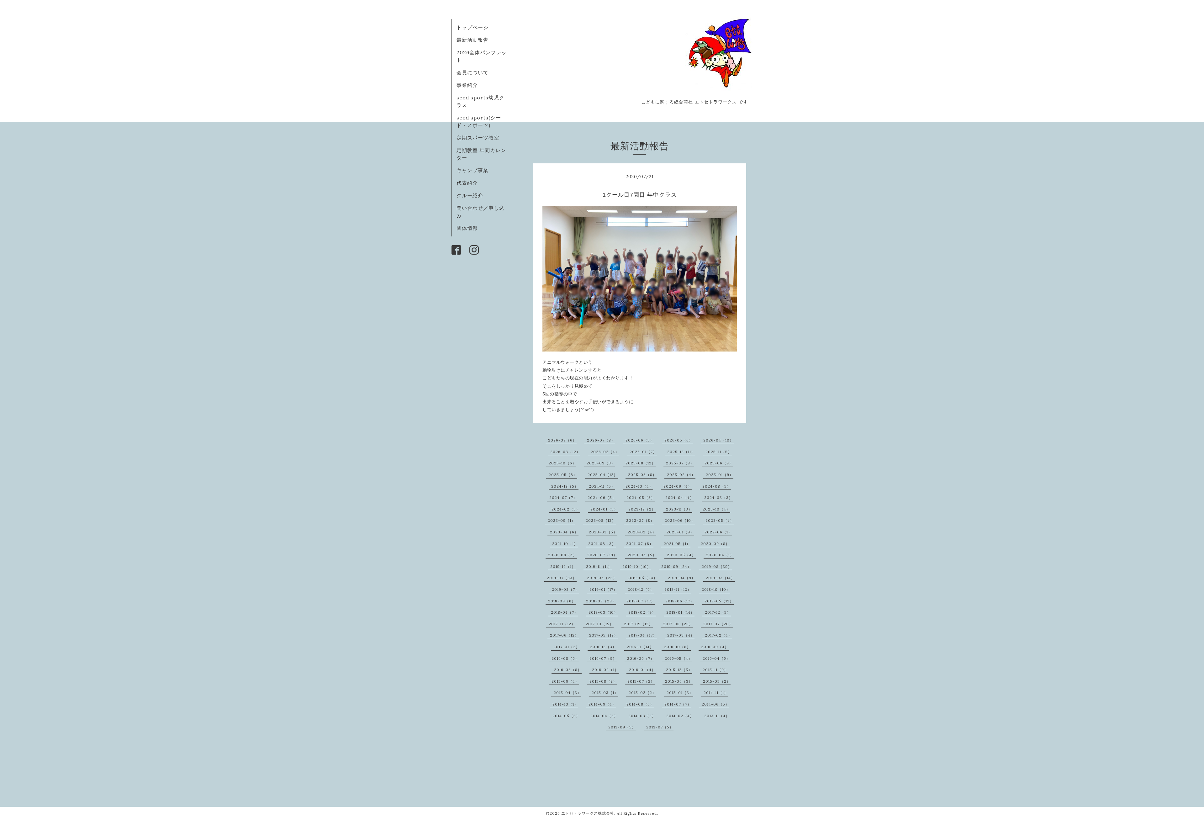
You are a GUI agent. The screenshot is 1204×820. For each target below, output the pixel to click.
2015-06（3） (679, 681)
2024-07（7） (563, 497)
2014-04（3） (604, 715)
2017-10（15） (600, 624)
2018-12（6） (641, 589)
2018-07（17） (640, 601)
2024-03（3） (718, 497)
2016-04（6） (716, 658)
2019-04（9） (681, 577)
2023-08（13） (601, 520)
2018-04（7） (564, 612)
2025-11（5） (718, 451)
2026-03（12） (565, 451)
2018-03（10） (603, 612)
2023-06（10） (680, 520)
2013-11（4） (717, 715)
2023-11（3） (679, 509)
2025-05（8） (563, 474)
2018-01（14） (680, 612)
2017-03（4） (680, 635)
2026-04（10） (718, 440)
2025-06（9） (719, 463)
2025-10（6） (562, 463)
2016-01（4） (642, 669)
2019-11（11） (599, 566)
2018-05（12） (719, 601)
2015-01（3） (680, 692)
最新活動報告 (472, 40)
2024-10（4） (639, 486)
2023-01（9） (680, 532)
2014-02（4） (680, 715)
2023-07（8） (640, 520)
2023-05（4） (719, 520)
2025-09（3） (601, 463)
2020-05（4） (681, 555)
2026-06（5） (640, 440)
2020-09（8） (715, 543)
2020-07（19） (602, 555)
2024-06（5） (602, 497)
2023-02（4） (642, 532)
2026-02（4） (605, 451)
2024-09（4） (677, 486)
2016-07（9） (603, 658)
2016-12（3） (603, 646)
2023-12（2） (642, 509)
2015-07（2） (641, 681)
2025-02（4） (681, 474)
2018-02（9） (642, 612)
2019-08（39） (717, 566)
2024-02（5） (566, 509)
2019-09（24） (676, 566)
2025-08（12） (641, 463)
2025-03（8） (642, 474)
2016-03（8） (568, 669)
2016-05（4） (678, 658)
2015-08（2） (603, 681)
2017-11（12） (562, 624)
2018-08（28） (601, 601)
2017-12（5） (718, 612)
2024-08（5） (716, 486)
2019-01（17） (603, 589)
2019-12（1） (563, 566)
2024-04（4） (679, 497)
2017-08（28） (678, 624)
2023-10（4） (716, 509)
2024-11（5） (602, 486)
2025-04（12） (603, 474)
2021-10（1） (565, 543)
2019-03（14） (720, 577)
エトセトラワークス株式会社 (587, 813)
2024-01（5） (604, 509)
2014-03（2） (642, 715)
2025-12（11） (681, 451)
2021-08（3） (602, 543)
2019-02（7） (565, 589)
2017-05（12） (603, 635)
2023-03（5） (603, 532)
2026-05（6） (678, 440)
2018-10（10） (716, 589)
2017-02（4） (718, 635)
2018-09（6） (562, 601)
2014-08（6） (640, 704)
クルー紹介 (470, 195)
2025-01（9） (719, 474)
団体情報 (467, 228)
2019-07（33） (562, 577)
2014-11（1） (716, 692)
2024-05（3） (640, 497)
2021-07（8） (639, 543)
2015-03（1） (605, 692)
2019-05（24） (642, 577)
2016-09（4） (715, 646)
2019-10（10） (636, 566)
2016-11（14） (640, 646)
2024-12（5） (564, 486)
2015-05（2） (717, 681)
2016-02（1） (605, 669)
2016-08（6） (565, 658)
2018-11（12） (677, 589)
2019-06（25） (602, 577)
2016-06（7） (640, 658)
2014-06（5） (715, 704)
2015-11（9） (715, 669)
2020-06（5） (642, 555)
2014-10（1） (565, 704)
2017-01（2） (566, 646)
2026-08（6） (562, 440)
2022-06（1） (718, 532)
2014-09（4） (602, 704)
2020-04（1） (720, 555)
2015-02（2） (642, 692)
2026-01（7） (643, 451)
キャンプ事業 (472, 170)
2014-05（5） (566, 715)
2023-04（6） (564, 532)
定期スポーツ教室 (478, 138)
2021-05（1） (677, 543)
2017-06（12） (564, 635)
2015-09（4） (565, 681)
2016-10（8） (677, 646)
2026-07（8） (601, 440)
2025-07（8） (680, 463)
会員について (472, 72)
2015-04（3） (567, 692)
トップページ (472, 27)
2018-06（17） (679, 601)
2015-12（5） (679, 669)
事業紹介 (467, 85)
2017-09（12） (638, 624)
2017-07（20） (718, 624)
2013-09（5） (622, 727)
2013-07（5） (659, 727)
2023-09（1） (561, 520)
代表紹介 (467, 183)
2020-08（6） (562, 555)
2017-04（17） (642, 635)
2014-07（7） (677, 704)
